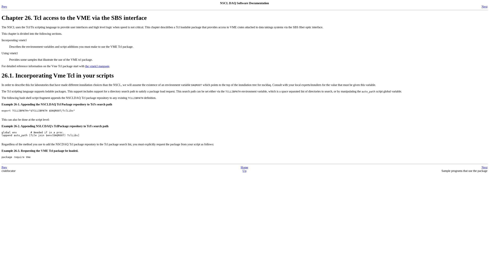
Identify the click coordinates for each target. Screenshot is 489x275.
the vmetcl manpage (97, 66)
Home (244, 167)
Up (244, 170)
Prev (4, 6)
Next (484, 6)
